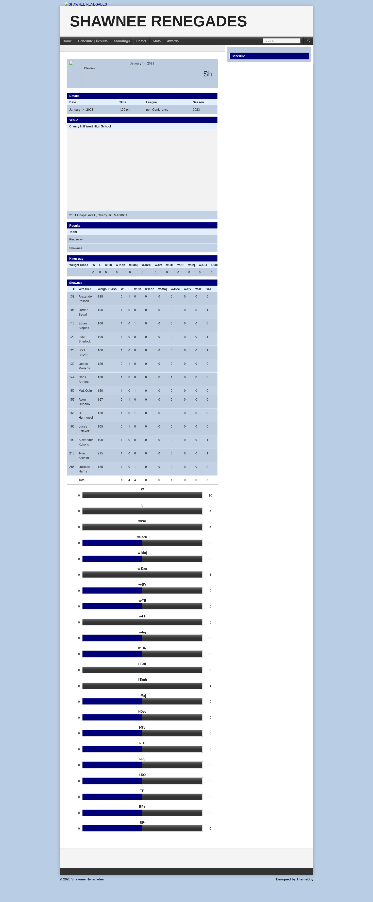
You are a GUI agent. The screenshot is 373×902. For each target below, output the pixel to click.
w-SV (158, 265)
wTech (120, 265)
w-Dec (146, 265)
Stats (157, 40)
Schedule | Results (93, 40)
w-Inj (191, 265)
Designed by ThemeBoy (294, 879)
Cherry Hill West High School (90, 126)
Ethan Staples (84, 325)
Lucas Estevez (84, 428)
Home (67, 40)
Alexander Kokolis (86, 441)
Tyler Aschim (84, 455)
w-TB (169, 265)
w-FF (180, 265)
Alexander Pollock (86, 298)
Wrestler (85, 289)
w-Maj (133, 265)
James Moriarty (84, 365)
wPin (108, 265)
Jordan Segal (83, 311)
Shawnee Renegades (158, 21)
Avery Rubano (84, 401)
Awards (173, 40)
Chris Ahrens (84, 379)
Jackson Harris (84, 468)
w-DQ (203, 265)
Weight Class (78, 265)
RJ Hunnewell (86, 415)
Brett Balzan (83, 352)
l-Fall (214, 265)
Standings (122, 40)
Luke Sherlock (85, 338)
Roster (141, 40)
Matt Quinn (86, 390)
